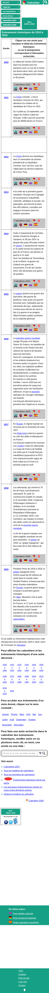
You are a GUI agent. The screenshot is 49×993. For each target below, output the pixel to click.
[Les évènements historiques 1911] (15, 133)
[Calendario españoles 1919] (36, 630)
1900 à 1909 (5, 667)
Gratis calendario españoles (26, 922)
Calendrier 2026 (36, 801)
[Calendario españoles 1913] (36, 225)
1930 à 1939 (27, 667)
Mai (34, 714)
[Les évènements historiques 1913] (15, 226)
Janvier (5, 714)
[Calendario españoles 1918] (36, 561)
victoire (20, 446)
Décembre (19, 725)
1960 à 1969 (5, 679)
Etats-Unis (22, 433)
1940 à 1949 (34, 667)
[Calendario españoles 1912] (36, 183)
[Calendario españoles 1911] (36, 132)
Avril (28, 714)
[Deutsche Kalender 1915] (25, 331)
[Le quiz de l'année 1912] (20, 184)
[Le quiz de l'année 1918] (20, 561)
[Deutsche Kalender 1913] (25, 226)
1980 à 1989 (19, 679)
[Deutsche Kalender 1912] (25, 184)
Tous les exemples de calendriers (19, 774)
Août (12, 720)
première (35, 392)
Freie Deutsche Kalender (24, 918)
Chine (19, 97)
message (21, 645)
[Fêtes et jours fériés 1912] (39, 180)
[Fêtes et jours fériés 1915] (39, 327)
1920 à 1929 (19, 667)
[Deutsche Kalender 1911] (25, 133)
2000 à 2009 (34, 679)
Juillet (5, 720)
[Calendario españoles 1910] (36, 89)
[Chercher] (44, 753)
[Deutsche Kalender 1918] (25, 561)
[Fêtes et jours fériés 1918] (39, 557)
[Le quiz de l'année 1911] (20, 133)
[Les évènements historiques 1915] (15, 331)
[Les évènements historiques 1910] (15, 90)
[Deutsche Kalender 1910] (25, 90)
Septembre (21, 720)
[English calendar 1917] (30, 480)
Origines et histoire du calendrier (19, 794)
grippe (34, 540)
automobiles (19, 619)
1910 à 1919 (12, 667)
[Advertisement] (34, 11)
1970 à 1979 (12, 679)
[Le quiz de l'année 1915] (20, 331)
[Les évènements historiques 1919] (15, 631)
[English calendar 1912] (30, 184)
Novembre (7, 725)
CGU (20, 971)
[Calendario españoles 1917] (36, 479)
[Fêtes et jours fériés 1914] (39, 282)
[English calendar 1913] (30, 226)
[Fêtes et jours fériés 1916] (39, 412)
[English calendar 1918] (30, 561)
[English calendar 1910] (30, 90)
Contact (22, 985)
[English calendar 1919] (30, 631)
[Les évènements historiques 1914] (15, 286)
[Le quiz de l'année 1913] (20, 226)
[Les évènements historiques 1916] (15, 416)
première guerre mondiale (28, 338)
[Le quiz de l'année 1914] (20, 286)
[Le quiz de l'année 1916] (20, 416)
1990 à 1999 (27, 679)
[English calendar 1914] (30, 286)
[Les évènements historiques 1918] (15, 561)
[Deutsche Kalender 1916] (25, 416)
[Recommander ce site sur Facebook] (6, 823)
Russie (19, 424)
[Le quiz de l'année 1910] (20, 90)
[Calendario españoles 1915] (36, 330)
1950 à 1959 (41, 667)
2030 (12, 691)
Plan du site (23, 978)
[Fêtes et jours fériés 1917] (39, 476)
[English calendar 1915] (30, 331)
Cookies (22, 974)
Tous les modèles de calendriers (19, 771)
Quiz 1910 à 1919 (29, 23)
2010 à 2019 (41, 679)
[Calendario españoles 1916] (36, 416)
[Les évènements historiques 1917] (15, 480)
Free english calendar (23, 913)
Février (14, 714)
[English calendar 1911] (30, 133)
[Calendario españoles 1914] (36, 285)
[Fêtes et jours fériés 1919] (39, 627)
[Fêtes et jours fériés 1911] (39, 129)
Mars (22, 714)
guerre (19, 246)
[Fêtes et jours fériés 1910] (39, 85)
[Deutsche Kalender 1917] (25, 480)
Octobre (32, 720)
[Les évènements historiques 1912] (15, 184)
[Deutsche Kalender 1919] (25, 631)
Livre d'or (22, 982)
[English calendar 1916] (30, 416)
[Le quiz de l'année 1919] (20, 631)
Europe (19, 588)
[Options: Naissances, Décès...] (40, 753)
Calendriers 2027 (12, 767)
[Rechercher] (46, 2)
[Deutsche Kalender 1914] (25, 286)
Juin (40, 714)
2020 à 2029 (5, 691)
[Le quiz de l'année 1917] (20, 480)
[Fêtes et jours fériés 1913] (39, 222)
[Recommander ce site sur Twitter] (11, 823)
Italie (18, 597)
